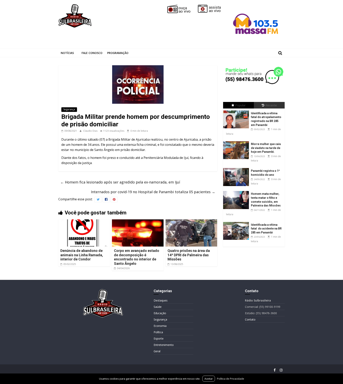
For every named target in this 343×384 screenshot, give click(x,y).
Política (158, 332)
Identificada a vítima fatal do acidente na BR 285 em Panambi (266, 228)
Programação (117, 53)
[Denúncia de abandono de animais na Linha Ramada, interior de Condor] (84, 222)
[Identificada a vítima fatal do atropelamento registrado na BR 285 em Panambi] (237, 110)
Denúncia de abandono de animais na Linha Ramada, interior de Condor (81, 255)
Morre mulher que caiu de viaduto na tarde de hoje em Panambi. (266, 147)
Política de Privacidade (230, 378)
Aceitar (208, 378)
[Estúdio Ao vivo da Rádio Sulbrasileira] (212, 6)
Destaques (161, 300)
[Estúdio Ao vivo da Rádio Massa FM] (256, 6)
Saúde (158, 307)
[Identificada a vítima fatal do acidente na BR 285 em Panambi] (237, 222)
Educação (160, 313)
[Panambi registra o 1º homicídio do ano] (237, 168)
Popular (240, 105)
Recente (271, 105)
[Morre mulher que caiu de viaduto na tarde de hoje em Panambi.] (237, 141)
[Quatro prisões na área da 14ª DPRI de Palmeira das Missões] (191, 222)
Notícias (67, 53)
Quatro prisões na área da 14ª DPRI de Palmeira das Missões (189, 255)
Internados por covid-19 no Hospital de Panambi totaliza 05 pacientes (153, 191)
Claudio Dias (90, 130)
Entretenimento (164, 345)
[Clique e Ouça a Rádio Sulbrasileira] (182, 6)
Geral (157, 351)
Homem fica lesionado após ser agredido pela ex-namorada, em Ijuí (120, 182)
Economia (160, 326)
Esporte (159, 338)
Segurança (69, 109)
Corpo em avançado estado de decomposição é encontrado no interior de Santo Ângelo (136, 257)
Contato (250, 319)
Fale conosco (92, 53)
